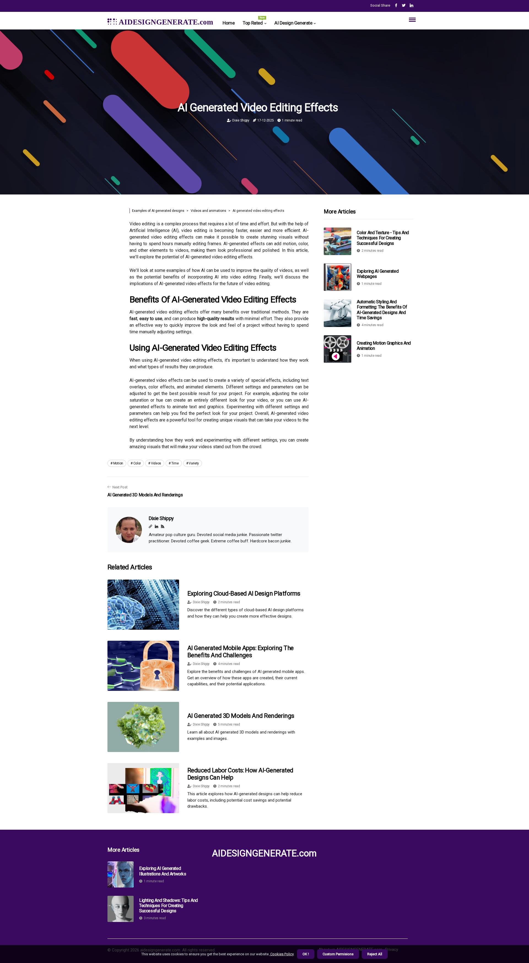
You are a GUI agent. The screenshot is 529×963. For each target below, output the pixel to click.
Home (228, 23)
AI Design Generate (293, 23)
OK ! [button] (306, 954)
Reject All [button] (374, 954)
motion (118, 463)
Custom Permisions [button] (338, 954)
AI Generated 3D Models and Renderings (240, 715)
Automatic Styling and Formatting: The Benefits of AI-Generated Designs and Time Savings (382, 309)
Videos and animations (208, 211)
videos (156, 463)
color (137, 463)
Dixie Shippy (240, 120)
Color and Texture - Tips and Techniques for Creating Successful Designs (383, 238)
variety (194, 463)
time (175, 463)
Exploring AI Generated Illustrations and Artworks (162, 871)
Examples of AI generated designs (158, 211)
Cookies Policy (281, 954)
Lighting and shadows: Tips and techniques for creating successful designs (168, 905)
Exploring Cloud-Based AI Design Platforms (243, 593)
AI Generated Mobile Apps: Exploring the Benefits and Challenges (240, 652)
